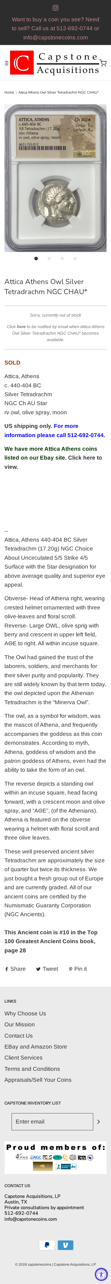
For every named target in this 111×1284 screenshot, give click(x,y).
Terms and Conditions (32, 1069)
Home (9, 92)
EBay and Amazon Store (35, 1047)
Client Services (23, 1058)
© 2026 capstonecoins (33, 1264)
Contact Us (18, 1036)
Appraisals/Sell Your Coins (38, 1080)
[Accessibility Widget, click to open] (101, 1274)
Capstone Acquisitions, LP (75, 1264)
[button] (55, 178)
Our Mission (19, 1024)
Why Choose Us (25, 1013)
